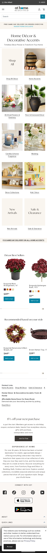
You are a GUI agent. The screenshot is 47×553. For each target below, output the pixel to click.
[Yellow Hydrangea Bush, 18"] (33, 291)
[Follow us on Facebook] (5, 492)
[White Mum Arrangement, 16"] (13, 289)
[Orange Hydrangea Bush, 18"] (38, 291)
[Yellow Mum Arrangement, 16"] (7, 289)
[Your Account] (39, 9)
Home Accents (7, 388)
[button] (22, 9)
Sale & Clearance (35, 388)
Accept (10, 547)
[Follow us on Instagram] (23, 492)
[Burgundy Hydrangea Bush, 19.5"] (30, 291)
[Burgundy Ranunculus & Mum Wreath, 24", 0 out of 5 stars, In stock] (15, 333)
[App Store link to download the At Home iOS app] (23, 500)
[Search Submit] (42, 17)
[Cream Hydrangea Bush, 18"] (36, 291)
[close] (45, 531)
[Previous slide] (40, 309)
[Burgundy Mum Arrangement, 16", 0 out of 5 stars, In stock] (15, 269)
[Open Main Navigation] (3, 9)
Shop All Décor (21, 388)
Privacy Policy (29, 541)
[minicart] (43, 9)
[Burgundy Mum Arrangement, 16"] (5, 289)
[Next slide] (43, 309)
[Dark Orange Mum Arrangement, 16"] (10, 289)
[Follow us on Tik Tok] (14, 492)
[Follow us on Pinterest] (33, 492)
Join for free (23, 438)
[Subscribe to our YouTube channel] (42, 492)
